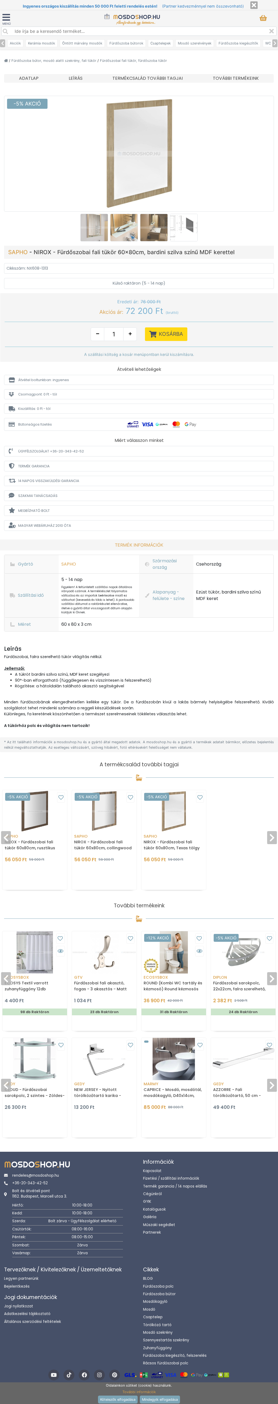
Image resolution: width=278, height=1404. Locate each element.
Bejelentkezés (17, 1286)
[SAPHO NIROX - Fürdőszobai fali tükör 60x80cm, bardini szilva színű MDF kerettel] (139, 153)
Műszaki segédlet (159, 1224)
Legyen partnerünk (21, 1278)
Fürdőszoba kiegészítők (238, 43)
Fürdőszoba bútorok (126, 43)
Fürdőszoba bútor (159, 1294)
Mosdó (149, 1309)
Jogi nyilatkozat (18, 1306)
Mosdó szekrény (158, 1332)
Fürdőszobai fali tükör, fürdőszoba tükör (133, 61)
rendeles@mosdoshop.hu (35, 1175)
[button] (139, 380)
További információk (139, 1392)
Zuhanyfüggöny (157, 1348)
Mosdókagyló (155, 1301)
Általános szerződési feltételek (32, 1321)
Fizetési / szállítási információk (171, 1178)
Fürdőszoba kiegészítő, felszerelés (175, 1355)
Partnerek (152, 1232)
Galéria (149, 1217)
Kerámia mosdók (41, 43)
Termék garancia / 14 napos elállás (175, 1186)
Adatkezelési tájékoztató (27, 1313)
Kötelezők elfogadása (117, 1399)
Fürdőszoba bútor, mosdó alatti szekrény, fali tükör (54, 61)
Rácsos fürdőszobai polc (165, 1363)
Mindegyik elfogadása (160, 1399)
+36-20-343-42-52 (30, 1183)
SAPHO (18, 252)
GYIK (147, 1201)
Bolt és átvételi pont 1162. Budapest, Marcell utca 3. (39, 1193)
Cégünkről (152, 1193)
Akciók (15, 43)
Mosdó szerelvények (194, 43)
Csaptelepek (160, 43)
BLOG (148, 1278)
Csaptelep (153, 1317)
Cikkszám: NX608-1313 (27, 268)
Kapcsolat (152, 1170)
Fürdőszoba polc (158, 1286)
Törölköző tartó (157, 1325)
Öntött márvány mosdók (82, 43)
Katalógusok (154, 1209)
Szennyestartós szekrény (166, 1340)
